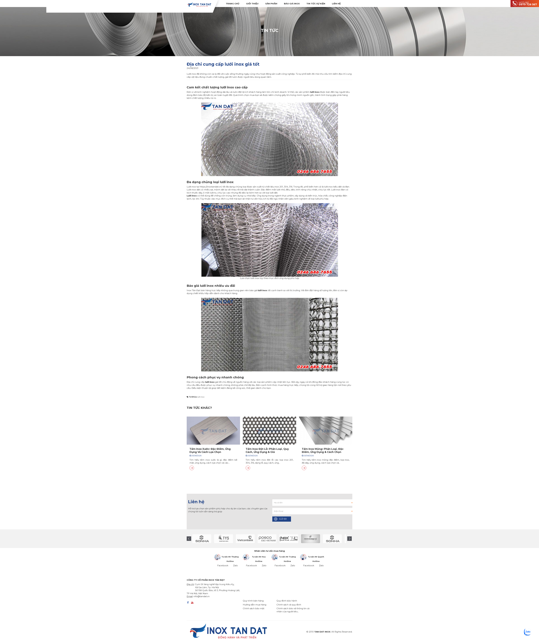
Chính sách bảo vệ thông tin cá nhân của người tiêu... (293, 610)
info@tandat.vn (202, 596)
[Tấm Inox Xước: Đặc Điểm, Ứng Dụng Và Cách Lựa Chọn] (191, 468)
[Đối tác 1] (267, 538)
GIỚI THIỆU (252, 3)
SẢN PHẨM (271, 3)
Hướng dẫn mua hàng (254, 604)
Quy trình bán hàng (253, 600)
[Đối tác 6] (223, 538)
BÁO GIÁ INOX (292, 3)
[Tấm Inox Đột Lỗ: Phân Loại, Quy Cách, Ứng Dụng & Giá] (248, 468)
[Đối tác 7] (245, 538)
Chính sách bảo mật (253, 608)
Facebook (222, 565)
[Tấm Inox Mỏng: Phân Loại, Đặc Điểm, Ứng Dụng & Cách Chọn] (304, 468)
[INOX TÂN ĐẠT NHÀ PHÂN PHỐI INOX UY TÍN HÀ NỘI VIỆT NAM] (199, 4)
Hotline (230, 561)
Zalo (235, 565)
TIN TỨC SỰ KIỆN (315, 3)
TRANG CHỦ (232, 3)
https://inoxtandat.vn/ (211, 186)
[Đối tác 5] (201, 538)
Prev (189, 538)
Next (349, 538)
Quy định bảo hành (287, 600)
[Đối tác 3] (288, 538)
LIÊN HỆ (336, 3)
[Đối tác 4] (310, 538)
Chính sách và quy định (289, 604)
